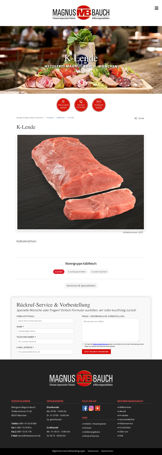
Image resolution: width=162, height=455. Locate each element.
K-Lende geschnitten (77, 271)
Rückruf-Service (91, 436)
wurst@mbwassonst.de (29, 435)
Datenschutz (107, 451)
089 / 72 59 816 (24, 427)
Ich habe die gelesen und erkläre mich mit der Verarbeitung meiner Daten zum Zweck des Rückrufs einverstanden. (114, 345)
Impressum (93, 451)
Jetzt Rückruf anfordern (96, 352)
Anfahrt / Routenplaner (95, 423)
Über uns (123, 431)
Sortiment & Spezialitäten (81, 285)
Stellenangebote (92, 431)
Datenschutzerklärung (100, 344)
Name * (20, 326)
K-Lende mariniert (99, 271)
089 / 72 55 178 (24, 431)
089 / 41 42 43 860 (27, 423)
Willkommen (125, 407)
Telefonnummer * (26, 337)
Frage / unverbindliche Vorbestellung (103, 316)
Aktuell (122, 411)
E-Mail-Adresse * (25, 347)
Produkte (50, 117)
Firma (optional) (25, 316)
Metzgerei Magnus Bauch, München (29, 117)
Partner (88, 427)
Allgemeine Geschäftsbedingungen (68, 451)
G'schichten (125, 427)
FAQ (121, 435)
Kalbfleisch (61, 117)
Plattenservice (126, 423)
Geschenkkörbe (126, 419)
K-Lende (71, 117)
